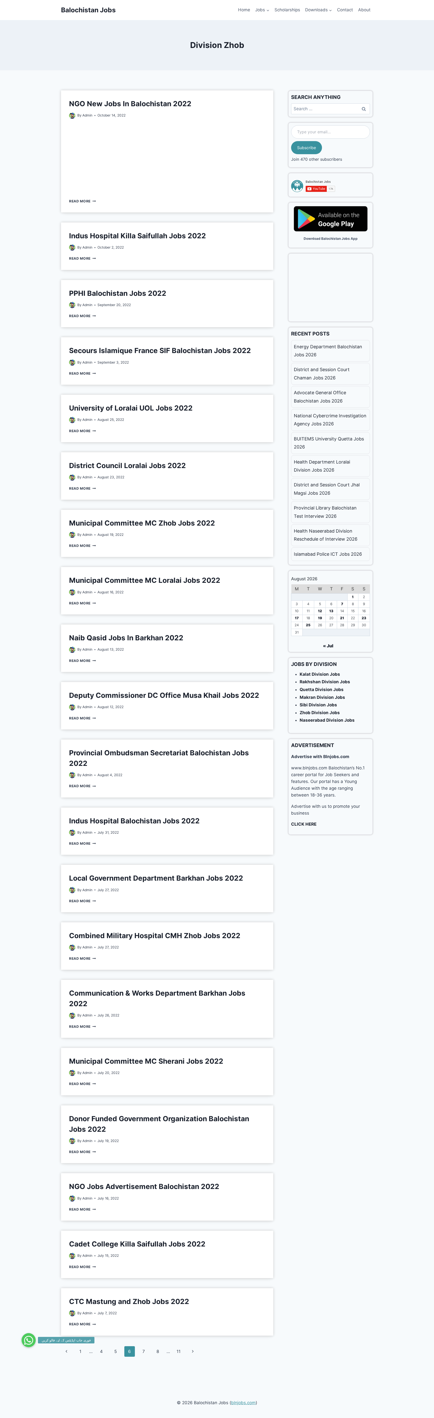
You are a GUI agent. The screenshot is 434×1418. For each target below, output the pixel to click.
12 (320, 611)
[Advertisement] (167, 158)
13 (331, 611)
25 (308, 625)
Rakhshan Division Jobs (325, 681)
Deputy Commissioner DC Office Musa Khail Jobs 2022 (164, 695)
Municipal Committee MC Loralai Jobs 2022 (144, 580)
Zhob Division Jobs (320, 712)
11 (179, 1351)
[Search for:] (330, 108)
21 (342, 618)
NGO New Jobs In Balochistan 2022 (130, 103)
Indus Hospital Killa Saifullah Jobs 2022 (137, 236)
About (364, 9)
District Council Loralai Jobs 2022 (127, 465)
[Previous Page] (66, 1351)
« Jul (328, 645)
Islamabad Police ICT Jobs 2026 (328, 554)
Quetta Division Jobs (322, 689)
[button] (29, 1340)
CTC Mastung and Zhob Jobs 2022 (129, 1301)
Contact (345, 9)
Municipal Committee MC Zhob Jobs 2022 (142, 523)
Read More (82, 201)
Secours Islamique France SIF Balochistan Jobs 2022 (160, 350)
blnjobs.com (243, 1402)
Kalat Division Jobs (320, 674)
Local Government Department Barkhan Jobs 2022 (156, 878)
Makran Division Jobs (322, 697)
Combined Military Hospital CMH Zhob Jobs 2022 (154, 935)
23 (364, 618)
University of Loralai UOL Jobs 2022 (131, 408)
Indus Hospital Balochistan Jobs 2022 (134, 821)
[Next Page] (192, 1351)
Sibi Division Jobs (318, 704)
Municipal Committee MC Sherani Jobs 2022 (146, 1061)
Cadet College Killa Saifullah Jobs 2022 (137, 1244)
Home (244, 9)
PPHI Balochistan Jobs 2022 (117, 293)
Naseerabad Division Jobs (327, 720)
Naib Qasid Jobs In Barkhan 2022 (126, 638)
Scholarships (287, 9)
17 (297, 618)
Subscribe (306, 147)
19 (320, 618)
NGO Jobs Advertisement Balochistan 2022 (144, 1186)
